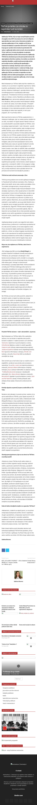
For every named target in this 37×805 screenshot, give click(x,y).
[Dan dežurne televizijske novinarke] (31, 638)
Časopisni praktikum (9, 688)
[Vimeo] (30, 800)
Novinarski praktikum (11, 23)
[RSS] (16, 800)
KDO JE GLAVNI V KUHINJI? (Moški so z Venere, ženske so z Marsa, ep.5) (9, 562)
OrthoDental (5, 345)
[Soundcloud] (21, 800)
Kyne (9, 369)
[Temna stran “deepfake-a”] (31, 646)
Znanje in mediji (29, 23)
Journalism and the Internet (11, 690)
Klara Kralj (16, 354)
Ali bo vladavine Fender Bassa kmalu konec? (26, 561)
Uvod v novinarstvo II (9, 703)
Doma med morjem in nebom (27, 624)
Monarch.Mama (12, 367)
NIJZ (3, 352)
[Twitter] (7, 550)
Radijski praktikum (8, 693)
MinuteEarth (5, 376)
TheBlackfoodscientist (9, 372)
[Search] (34, 2)
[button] (3, 2)
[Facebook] (3, 550)
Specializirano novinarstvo (10, 698)
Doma (2, 6)
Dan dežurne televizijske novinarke (11, 636)
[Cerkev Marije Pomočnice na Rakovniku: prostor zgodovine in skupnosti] (27, 598)
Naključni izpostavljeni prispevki (11, 631)
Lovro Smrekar (6, 674)
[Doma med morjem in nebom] (27, 617)
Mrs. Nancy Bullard (14, 374)
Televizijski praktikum (9, 701)
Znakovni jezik (6, 347)
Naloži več (18, 679)
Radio (4, 695)
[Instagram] (11, 800)
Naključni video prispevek (9, 653)
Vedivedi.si (5, 343)
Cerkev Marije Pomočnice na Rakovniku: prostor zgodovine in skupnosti (27, 607)
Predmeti (3, 23)
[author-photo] (18, 579)
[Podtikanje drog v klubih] (18, 666)
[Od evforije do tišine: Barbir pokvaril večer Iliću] (10, 617)
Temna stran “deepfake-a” (9, 644)
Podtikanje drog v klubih (11, 672)
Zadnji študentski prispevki (10, 590)
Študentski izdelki (10, 6)
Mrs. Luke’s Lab (17, 365)
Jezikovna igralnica (7, 349)
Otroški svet (27, 352)
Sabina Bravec (7, 31)
